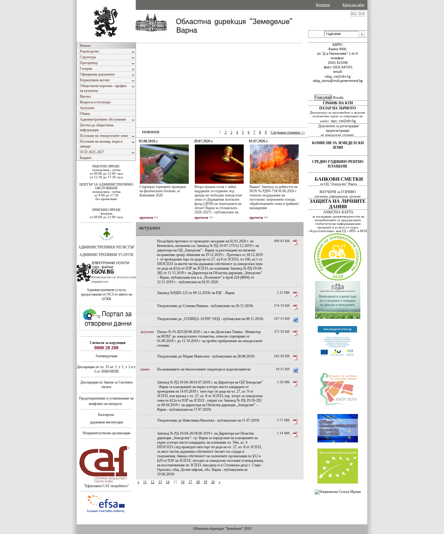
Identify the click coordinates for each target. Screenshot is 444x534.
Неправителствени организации (106, 433)
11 (145, 482)
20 (213, 482)
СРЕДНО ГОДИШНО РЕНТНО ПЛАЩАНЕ (337, 164)
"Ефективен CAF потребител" (106, 486)
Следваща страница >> (288, 132)
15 (175, 482)
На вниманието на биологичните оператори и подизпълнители (203, 369)
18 (198, 482)
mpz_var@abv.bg (343, 121)
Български (106, 415)
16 (183, 482)
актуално (147, 332)
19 (205, 482)
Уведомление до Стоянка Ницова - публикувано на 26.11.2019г (205, 306)
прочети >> (149, 217)
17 (190, 482)
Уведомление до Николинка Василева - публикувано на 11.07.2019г (208, 420)
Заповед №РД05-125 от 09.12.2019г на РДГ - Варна (195, 293)
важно (145, 369)
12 (152, 482)
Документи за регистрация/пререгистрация (338, 128)
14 (167, 482)
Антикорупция (106, 356)
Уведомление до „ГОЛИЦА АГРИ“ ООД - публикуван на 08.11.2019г (210, 319)
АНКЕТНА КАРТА (338, 212)
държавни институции (106, 422)
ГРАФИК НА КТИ (338, 103)
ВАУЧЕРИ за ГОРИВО (338, 192)
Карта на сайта (353, 5)
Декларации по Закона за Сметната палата (106, 384)
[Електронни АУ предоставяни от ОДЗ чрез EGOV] (106, 283)
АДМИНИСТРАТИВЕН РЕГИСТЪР (106, 247)
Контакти (323, 5)
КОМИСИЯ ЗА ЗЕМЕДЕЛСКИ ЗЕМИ (338, 145)
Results (338, 97)
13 (160, 482)
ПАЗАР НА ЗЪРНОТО (337, 108)
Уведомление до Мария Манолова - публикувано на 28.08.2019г (206, 356)
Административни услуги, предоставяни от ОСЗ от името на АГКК (106, 294)
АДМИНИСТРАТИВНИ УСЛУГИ (106, 255)
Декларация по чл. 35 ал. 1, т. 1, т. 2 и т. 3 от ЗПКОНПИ (106, 369)
